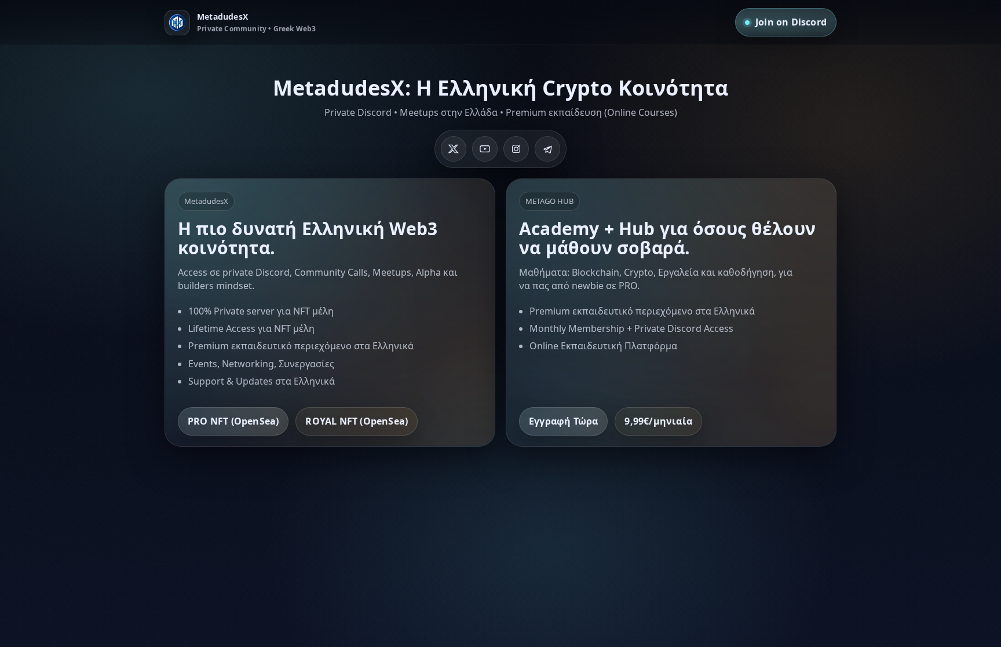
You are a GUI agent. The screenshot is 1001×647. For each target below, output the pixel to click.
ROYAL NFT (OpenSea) (356, 421)
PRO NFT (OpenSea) (233, 421)
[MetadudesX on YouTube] (485, 149)
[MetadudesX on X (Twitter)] (453, 149)
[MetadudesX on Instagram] (516, 149)
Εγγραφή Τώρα (563, 421)
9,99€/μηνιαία (658, 421)
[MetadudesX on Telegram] (547, 149)
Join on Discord (791, 22)
